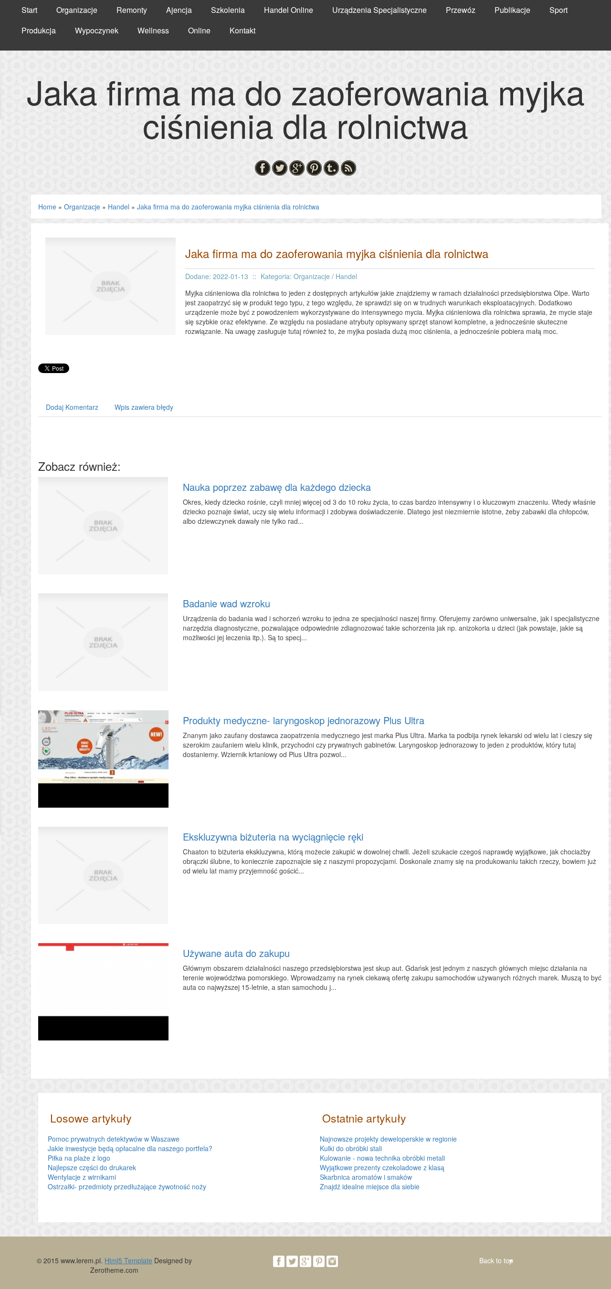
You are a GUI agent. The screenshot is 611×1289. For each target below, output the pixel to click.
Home (47, 206)
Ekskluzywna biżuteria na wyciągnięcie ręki (273, 836)
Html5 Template (128, 1260)
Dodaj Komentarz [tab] (72, 407)
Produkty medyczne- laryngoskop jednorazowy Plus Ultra (303, 720)
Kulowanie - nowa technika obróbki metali (382, 1158)
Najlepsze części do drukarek (92, 1167)
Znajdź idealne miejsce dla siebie (370, 1186)
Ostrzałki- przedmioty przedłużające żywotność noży (127, 1186)
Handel (118, 206)
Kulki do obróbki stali (351, 1148)
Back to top (496, 1260)
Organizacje (82, 206)
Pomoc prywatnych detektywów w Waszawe (113, 1138)
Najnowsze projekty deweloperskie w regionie (388, 1138)
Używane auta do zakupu (236, 953)
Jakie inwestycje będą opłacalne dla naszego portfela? (130, 1148)
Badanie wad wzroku (226, 603)
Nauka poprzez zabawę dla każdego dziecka (277, 487)
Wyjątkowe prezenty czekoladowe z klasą (382, 1167)
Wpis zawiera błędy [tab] (144, 407)
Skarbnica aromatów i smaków (366, 1177)
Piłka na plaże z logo (79, 1158)
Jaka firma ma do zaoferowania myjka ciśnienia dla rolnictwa (228, 206)
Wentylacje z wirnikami (82, 1177)
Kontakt (242, 30)
